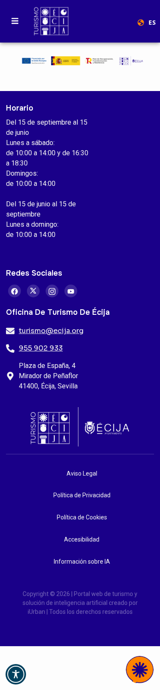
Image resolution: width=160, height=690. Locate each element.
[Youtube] (70, 291)
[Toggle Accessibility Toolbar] (15, 674)
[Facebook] (14, 291)
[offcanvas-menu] (15, 21)
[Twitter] (33, 291)
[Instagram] (52, 291)
